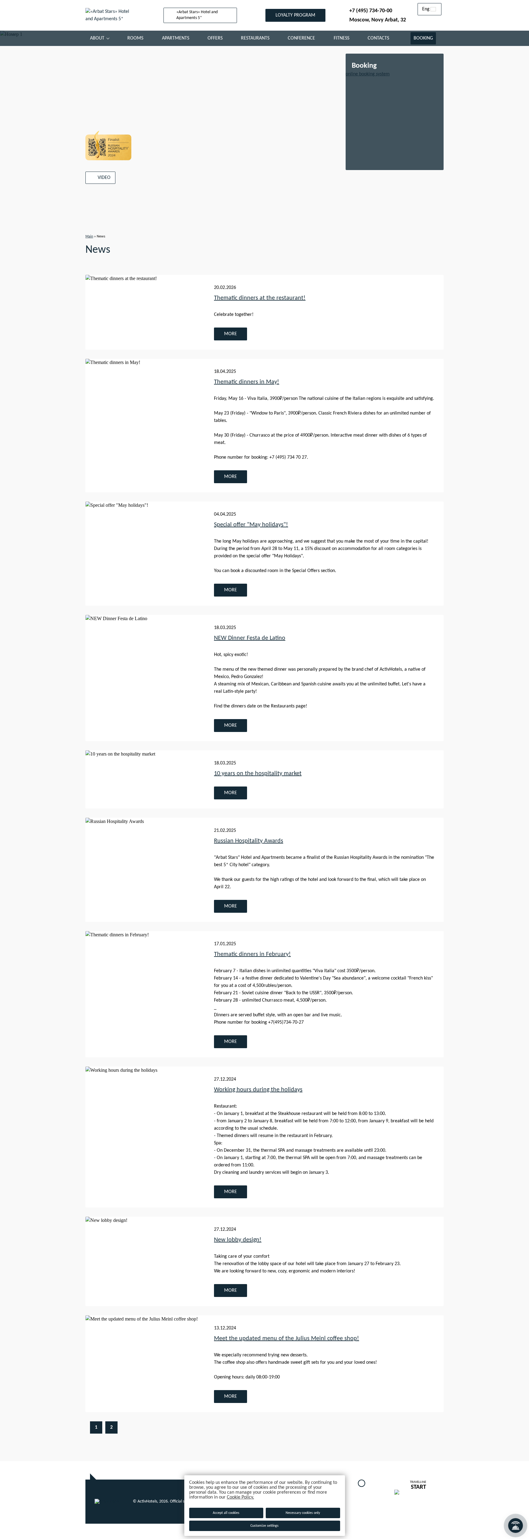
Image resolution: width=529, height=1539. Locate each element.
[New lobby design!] (145, 1261)
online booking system (368, 74)
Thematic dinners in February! (252, 954)
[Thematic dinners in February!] (145, 994)
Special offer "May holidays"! (251, 525)
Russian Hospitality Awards (248, 841)
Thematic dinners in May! (246, 382)
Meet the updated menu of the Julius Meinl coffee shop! (286, 1339)
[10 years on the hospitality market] (145, 779)
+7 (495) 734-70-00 (370, 11)
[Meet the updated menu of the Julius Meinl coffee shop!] (145, 1363)
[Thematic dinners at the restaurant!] (145, 312)
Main (89, 236)
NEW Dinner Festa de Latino (249, 638)
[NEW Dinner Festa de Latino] (145, 678)
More (230, 334)
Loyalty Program (295, 15)
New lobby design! (237, 1240)
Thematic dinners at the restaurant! (260, 298)
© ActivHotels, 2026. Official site (161, 1501)
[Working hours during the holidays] (145, 1137)
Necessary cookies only (303, 1513)
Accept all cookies (226, 1513)
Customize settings (264, 1526)
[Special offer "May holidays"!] (145, 554)
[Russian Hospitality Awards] (145, 870)
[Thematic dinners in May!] (145, 425)
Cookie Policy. (240, 1497)
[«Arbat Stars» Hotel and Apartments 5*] (111, 15)
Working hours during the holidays (258, 1090)
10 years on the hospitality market (258, 774)
